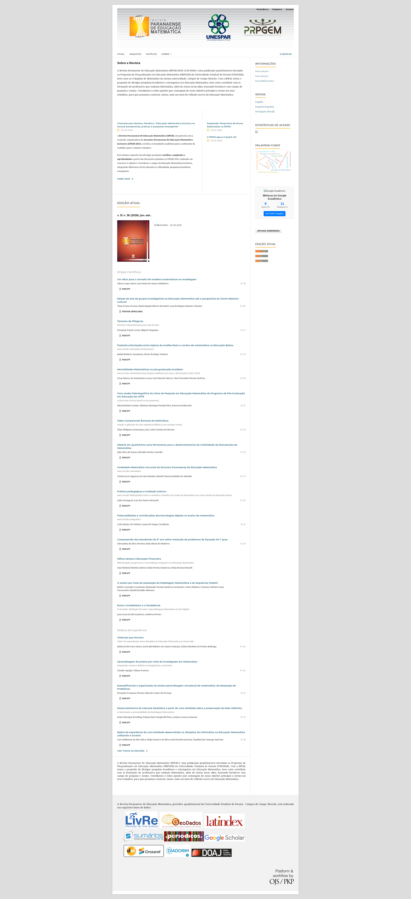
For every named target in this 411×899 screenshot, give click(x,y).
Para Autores (261, 76)
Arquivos (135, 54)
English (259, 101)
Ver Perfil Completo (275, 213)
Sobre (166, 54)
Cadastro (277, 9)
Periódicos (262, 9)
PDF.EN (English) (132, 311)
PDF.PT (126, 289)
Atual (121, 54)
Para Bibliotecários (264, 80)
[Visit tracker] (256, 132)
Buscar (287, 54)
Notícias (151, 54)
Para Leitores (261, 71)
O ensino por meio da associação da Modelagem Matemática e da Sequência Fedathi (167, 582)
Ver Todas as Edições (130, 750)
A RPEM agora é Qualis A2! (221, 137)
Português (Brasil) (265, 111)
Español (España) (264, 106)
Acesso (290, 9)
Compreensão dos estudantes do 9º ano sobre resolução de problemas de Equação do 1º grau (172, 539)
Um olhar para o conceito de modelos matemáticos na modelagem (157, 279)
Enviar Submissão (268, 230)
